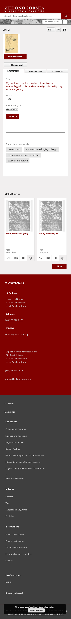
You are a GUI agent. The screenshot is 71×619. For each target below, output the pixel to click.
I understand (36, 610)
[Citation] (64, 30)
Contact (9, 560)
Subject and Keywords (16, 509)
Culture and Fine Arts (16, 429)
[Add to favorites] (58, 30)
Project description (15, 534)
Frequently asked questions (19, 554)
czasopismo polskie (18, 160)
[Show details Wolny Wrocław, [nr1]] (30, 258)
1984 (8, 99)
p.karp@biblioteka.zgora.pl (18, 379)
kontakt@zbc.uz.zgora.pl (17, 334)
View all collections (15, 478)
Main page (9, 411)
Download (17, 65)
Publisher (10, 516)
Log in (8, 581)
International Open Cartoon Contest (23, 461)
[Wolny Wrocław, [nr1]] (19, 216)
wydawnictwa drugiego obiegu (41, 149)
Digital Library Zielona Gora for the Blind (25, 468)
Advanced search (52, 21)
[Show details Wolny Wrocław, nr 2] (62, 258)
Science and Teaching (16, 435)
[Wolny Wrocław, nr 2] (52, 216)
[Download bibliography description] (15, 258)
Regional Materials (15, 442)
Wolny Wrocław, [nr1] (17, 233)
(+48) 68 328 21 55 (14, 320)
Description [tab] (13, 71)
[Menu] (67, 2)
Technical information (16, 547)
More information (46, 607)
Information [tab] (35, 71)
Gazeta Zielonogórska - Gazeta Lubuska (25, 455)
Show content (15, 56)
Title (8, 503)
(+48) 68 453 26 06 (14, 370)
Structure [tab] (57, 71)
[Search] (66, 16)
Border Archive (13, 448)
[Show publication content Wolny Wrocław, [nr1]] (23, 258)
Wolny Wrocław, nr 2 (49, 233)
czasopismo (12, 109)
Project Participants (15, 540)
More (59, 266)
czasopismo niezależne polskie (23, 155)
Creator (9, 496)
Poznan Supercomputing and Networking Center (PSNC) (35, 613)
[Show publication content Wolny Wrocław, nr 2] (55, 258)
